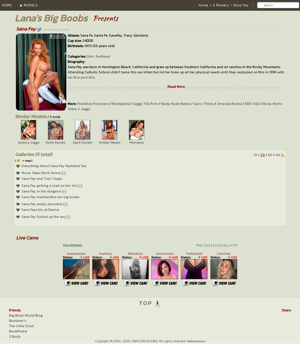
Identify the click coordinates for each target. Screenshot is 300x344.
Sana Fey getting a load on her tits (49, 185)
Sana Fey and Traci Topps (42, 178)
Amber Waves (109, 142)
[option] (28, 132)
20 (262, 154)
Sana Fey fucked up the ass (43, 216)
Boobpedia (120, 103)
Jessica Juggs (28, 142)
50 (270, 154)
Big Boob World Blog (26, 315)
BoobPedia (18, 331)
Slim (90, 56)
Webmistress (196, 341)
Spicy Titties (203, 103)
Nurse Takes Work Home (41, 172)
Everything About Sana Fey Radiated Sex (54, 165)
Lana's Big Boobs (51, 18)
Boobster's (17, 320)
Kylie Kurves (55, 142)
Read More (176, 86)
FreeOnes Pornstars (92, 103)
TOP (147, 303)
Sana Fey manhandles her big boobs (50, 196)
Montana (137, 142)
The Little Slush (21, 325)
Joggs (85, 108)
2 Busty (15, 336)
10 (255, 154)
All (278, 154)
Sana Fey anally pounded (42, 203)
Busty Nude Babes (175, 103)
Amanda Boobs (229, 103)
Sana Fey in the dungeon (41, 191)
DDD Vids (252, 103)
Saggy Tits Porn (145, 103)
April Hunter (82, 142)
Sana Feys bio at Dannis (40, 209)
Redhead (103, 56)
